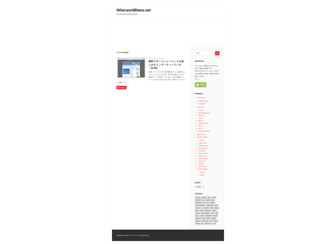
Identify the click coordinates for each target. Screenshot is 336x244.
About (197, 79)
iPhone (216, 208)
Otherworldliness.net (133, 10)
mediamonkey (205, 213)
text (210, 221)
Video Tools (202, 166)
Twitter (215, 221)
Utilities (201, 164)
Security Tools (203, 158)
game (216, 205)
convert (207, 200)
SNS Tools (202, 161)
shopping (205, 221)
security (198, 221)
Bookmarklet (203, 145)
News (200, 128)
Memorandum (203, 123)
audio (214, 197)
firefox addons (200, 205)
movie (212, 213)
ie (201, 208)
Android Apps (203, 101)
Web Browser (203, 169)
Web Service (201, 134)
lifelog (197, 213)
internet (206, 208)
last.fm (214, 210)
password (208, 216)
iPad (212, 208)
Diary (200, 118)
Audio (201, 110)
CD (203, 200)
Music (201, 126)
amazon (197, 197)
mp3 (217, 213)
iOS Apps (202, 103)
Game (201, 121)
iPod (196, 210)
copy (212, 200)
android (204, 197)
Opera (202, 175)
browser (198, 200)
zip (215, 223)
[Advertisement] (167, 33)
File (208, 203)
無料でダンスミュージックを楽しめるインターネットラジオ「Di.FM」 (166, 65)
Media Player (203, 153)
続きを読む (121, 87)
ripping (208, 218)
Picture (215, 216)
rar (203, 218)
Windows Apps (202, 137)
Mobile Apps (201, 97)
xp (212, 223)
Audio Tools (203, 143)
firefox (212, 203)
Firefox (202, 172)
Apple (209, 197)
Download (198, 203)
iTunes (202, 210)
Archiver (201, 140)
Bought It (202, 115)
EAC (204, 203)
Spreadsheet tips (204, 131)
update (197, 223)
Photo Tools (203, 156)
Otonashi (161, 58)
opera (202, 216)
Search (214, 218)
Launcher (202, 151)
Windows (207, 223)
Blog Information (204, 113)
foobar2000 (209, 205)
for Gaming (202, 148)
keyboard (208, 210)
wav (202, 223)
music (197, 216)
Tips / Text (200, 107)
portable (198, 218)
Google (197, 208)
